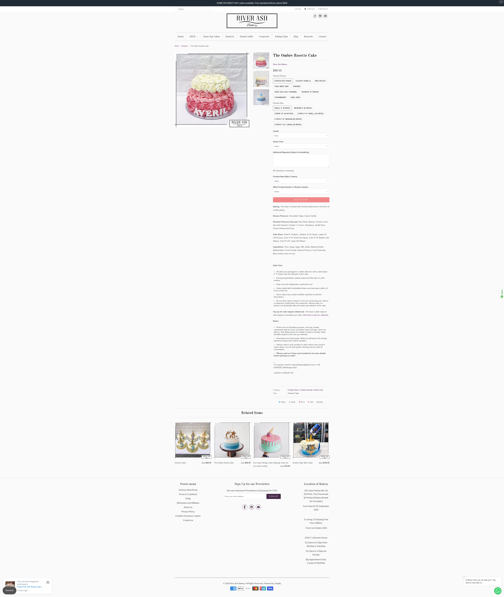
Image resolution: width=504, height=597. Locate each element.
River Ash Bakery (280, 64)
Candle (276, 131)
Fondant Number (306, 390)
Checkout (323, 9)
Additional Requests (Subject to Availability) (291, 152)
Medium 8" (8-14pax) (303, 108)
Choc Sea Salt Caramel (285, 92)
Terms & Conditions (188, 494)
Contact (322, 36)
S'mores (297, 86)
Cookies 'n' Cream (309, 92)
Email (321, 402)
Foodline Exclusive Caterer (188, 516)
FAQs (188, 499)
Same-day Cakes (211, 36)
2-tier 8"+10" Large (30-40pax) (287, 125)
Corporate (264, 36)
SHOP (192, 36)
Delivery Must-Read (188, 490)
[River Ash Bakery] (252, 22)
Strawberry (280, 97)
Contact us (188, 520)
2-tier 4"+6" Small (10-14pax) (310, 114)
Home (181, 36)
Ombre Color (278, 142)
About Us (188, 507)
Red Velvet (320, 81)
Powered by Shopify (272, 583)
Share (293, 402)
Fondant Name (293, 390)
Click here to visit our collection (315, 315)
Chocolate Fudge (282, 81)
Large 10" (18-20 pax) (283, 114)
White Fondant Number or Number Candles (290, 187)
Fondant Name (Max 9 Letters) (285, 177)
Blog (296, 36)
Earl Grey (296, 97)
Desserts (230, 36)
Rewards (308, 36)
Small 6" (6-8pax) (282, 108)
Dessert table (246, 36)
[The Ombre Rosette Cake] (212, 89)
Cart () (310, 9)
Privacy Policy (188, 512)
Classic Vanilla (303, 81)
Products (185, 46)
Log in (298, 9)
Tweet (283, 402)
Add (311, 402)
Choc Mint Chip (281, 86)
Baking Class (281, 36)
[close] (501, 3)
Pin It (302, 402)
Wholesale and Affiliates (188, 503)
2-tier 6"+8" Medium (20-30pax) (287, 119)
